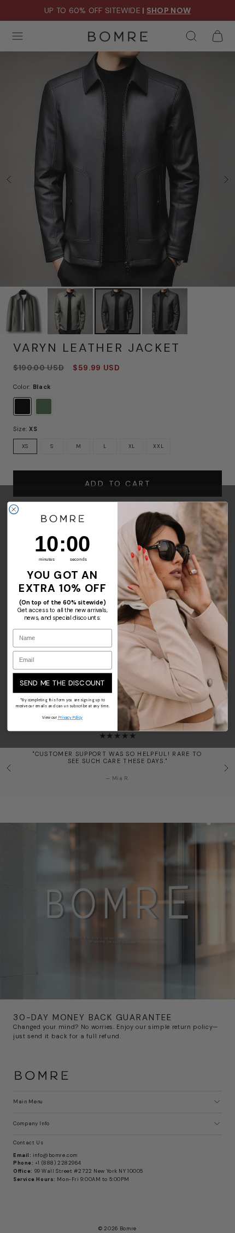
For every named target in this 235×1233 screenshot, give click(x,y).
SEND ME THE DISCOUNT (62, 683)
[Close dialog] (14, 509)
